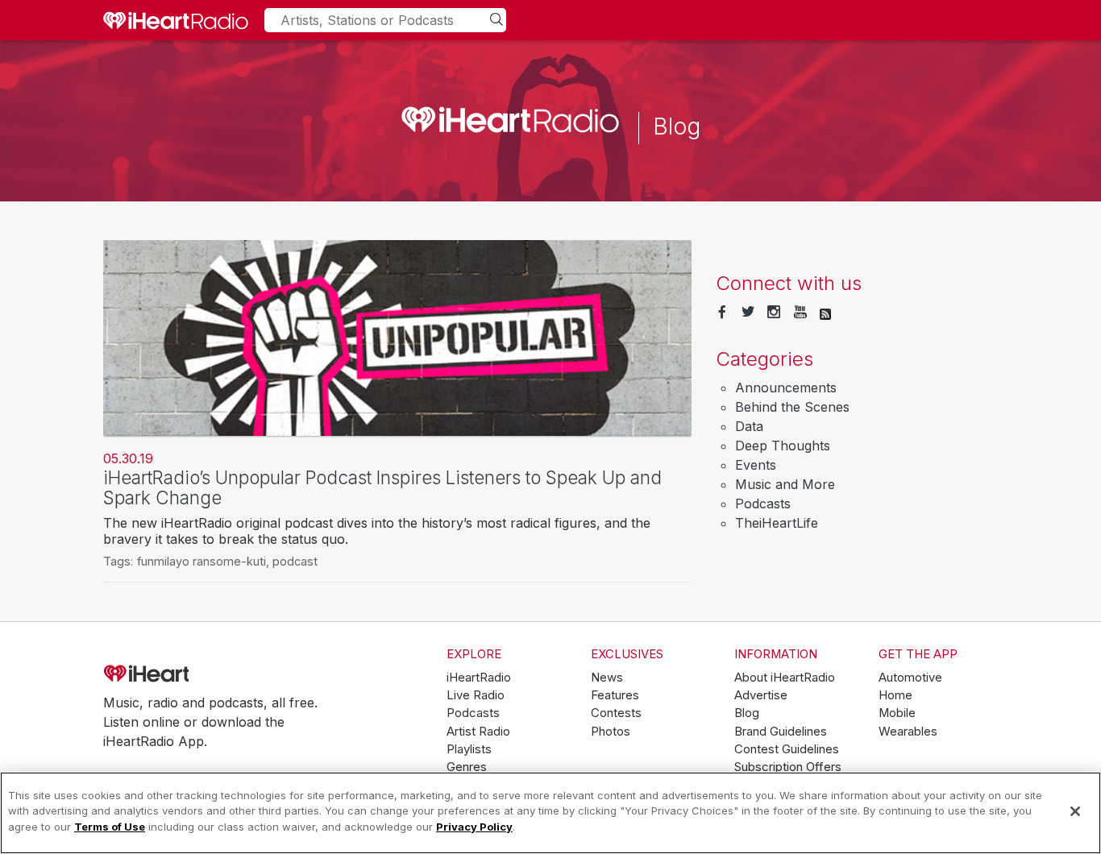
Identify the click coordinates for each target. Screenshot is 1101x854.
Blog (746, 713)
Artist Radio (478, 731)
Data (749, 426)
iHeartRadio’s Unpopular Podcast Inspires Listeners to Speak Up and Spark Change (382, 487)
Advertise (760, 695)
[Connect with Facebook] (722, 313)
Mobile (897, 713)
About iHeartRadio (784, 677)
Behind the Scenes (792, 407)
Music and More (785, 484)
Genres (467, 767)
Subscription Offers (787, 767)
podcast (295, 561)
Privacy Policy (474, 826)
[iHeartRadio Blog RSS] (825, 313)
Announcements (786, 387)
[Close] (1075, 811)
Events (755, 465)
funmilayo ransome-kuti (201, 561)
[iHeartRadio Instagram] (773, 313)
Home (895, 695)
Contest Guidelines (786, 749)
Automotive (910, 677)
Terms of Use (109, 826)
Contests (616, 713)
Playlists (469, 749)
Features (615, 695)
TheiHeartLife (776, 523)
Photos (610, 731)
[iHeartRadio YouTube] (800, 313)
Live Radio (476, 695)
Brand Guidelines (780, 731)
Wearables (908, 731)
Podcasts (763, 503)
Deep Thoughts (782, 445)
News (607, 677)
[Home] (175, 20)
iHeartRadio (191, 674)
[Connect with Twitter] (748, 313)
